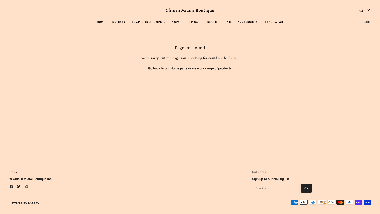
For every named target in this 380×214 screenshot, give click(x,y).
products (224, 68)
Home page (178, 68)
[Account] (368, 10)
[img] (361, 10)
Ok (306, 188)
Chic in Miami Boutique (190, 10)
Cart (367, 22)
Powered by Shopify (24, 203)
